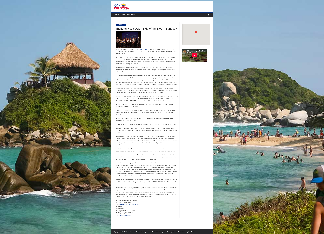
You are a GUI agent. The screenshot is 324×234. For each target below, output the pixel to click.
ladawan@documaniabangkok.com (129, 204)
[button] (196, 32)
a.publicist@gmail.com (125, 215)
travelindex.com (143, 49)
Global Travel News (128, 15)
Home (117, 15)
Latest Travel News (120, 24)
